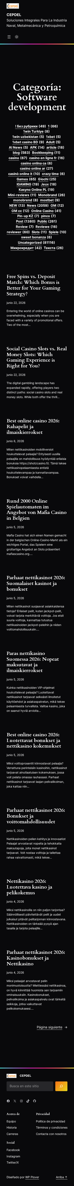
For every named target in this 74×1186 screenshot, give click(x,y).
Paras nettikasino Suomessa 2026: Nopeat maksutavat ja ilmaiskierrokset (33, 662)
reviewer (18, 232)
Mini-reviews (22, 195)
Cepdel (14, 15)
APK (37, 147)
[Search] (61, 1086)
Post (26, 221)
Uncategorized (36, 242)
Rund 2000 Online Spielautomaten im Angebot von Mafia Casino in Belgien (37, 509)
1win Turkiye (36, 131)
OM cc (20, 211)
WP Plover (32, 1177)
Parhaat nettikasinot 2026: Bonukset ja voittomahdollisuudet (36, 816)
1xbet (53, 137)
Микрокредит (26, 248)
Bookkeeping (46, 152)
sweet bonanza (36, 237)
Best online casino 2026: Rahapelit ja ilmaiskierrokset (33, 426)
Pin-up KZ (28, 216)
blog (21, 152)
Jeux (49, 184)
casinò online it (24, 174)
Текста (54, 248)
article (55, 147)
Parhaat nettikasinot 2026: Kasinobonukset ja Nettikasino (36, 958)
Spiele (57, 232)
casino (18, 158)
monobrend (25, 200)
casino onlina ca (36, 163)
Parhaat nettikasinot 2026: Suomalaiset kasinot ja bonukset (36, 583)
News (38, 205)
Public (47, 221)
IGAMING (28, 184)
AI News (18, 147)
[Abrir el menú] (9, 36)
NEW (17, 205)
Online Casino (46, 211)
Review (25, 227)
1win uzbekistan (28, 137)
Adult (53, 142)
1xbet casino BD (28, 142)
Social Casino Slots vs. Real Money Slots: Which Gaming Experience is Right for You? (37, 357)
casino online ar (36, 168)
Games (26, 179)
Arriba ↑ (61, 1177)
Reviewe (46, 227)
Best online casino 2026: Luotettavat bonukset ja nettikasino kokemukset (34, 740)
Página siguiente (52, 1027)
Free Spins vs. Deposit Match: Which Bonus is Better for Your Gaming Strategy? (33, 285)
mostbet (50, 200)
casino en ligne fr (47, 158)
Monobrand (51, 195)
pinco (48, 216)
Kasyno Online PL (36, 190)
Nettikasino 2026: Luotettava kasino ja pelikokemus (29, 887)
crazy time (53, 174)
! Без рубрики (30, 126)
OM (57, 205)
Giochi (47, 179)
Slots (39, 232)
